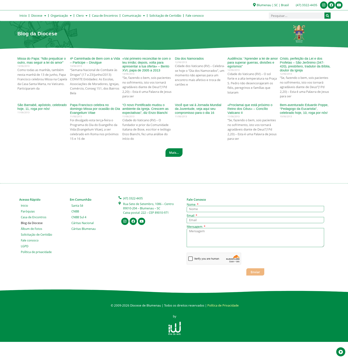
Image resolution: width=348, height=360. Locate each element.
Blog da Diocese (32, 223)
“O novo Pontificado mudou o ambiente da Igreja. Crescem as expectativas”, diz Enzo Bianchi (145, 109)
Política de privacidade (36, 252)
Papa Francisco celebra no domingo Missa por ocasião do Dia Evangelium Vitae (95, 109)
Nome (191, 204)
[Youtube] (339, 5)
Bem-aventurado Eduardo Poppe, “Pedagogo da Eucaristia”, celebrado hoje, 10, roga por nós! (304, 109)
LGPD (24, 246)
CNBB (75, 211)
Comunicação (131, 15)
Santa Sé (77, 206)
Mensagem (195, 226)
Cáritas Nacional (82, 223)
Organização (59, 15)
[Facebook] (331, 5)
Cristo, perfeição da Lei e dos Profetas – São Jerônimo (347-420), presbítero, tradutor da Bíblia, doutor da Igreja (305, 64)
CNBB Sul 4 (78, 217)
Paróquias (28, 211)
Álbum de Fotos (31, 229)
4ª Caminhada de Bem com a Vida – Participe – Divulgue (95, 60)
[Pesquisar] (327, 16)
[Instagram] (323, 5)
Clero (80, 15)
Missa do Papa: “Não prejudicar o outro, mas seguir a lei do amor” (41, 60)
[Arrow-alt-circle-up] (340, 351)
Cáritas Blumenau (83, 229)
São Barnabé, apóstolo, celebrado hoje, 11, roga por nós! (42, 107)
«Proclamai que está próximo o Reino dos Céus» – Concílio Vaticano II (249, 109)
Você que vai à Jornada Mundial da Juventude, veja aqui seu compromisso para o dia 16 (198, 109)
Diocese (36, 15)
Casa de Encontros (105, 15)
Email (191, 215)
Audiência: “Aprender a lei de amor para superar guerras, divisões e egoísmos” (252, 62)
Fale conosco (195, 15)
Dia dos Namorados (189, 58)
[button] (174, 152)
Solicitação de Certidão (165, 15)
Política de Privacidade (223, 305)
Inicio (23, 15)
